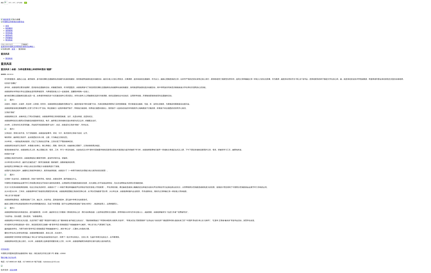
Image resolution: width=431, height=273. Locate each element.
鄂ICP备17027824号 (8, 258)
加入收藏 (16, 19)
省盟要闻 (9, 31)
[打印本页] (5, 249)
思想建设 (9, 38)
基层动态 (9, 35)
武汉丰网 (13, 270)
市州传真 (9, 33)
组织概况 (9, 28)
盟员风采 (9, 40)
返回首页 (6, 19)
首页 (7, 26)
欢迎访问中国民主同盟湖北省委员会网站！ (18, 47)
